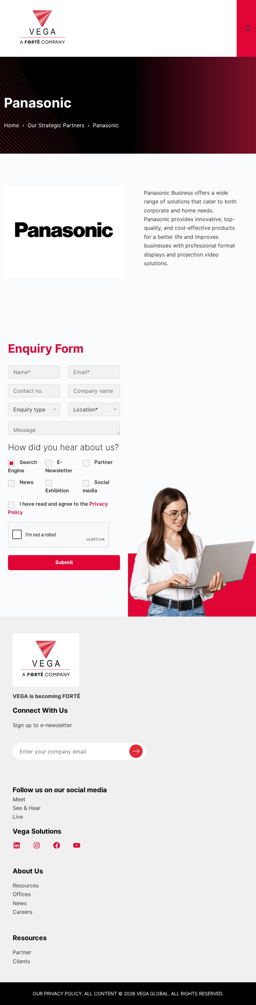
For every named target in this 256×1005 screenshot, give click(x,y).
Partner (22, 952)
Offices (22, 894)
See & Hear (27, 808)
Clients (21, 961)
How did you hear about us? (63, 447)
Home (11, 125)
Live (18, 816)
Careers (22, 911)
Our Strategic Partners (56, 125)
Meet (19, 799)
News (20, 903)
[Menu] (248, 28)
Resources (26, 885)
